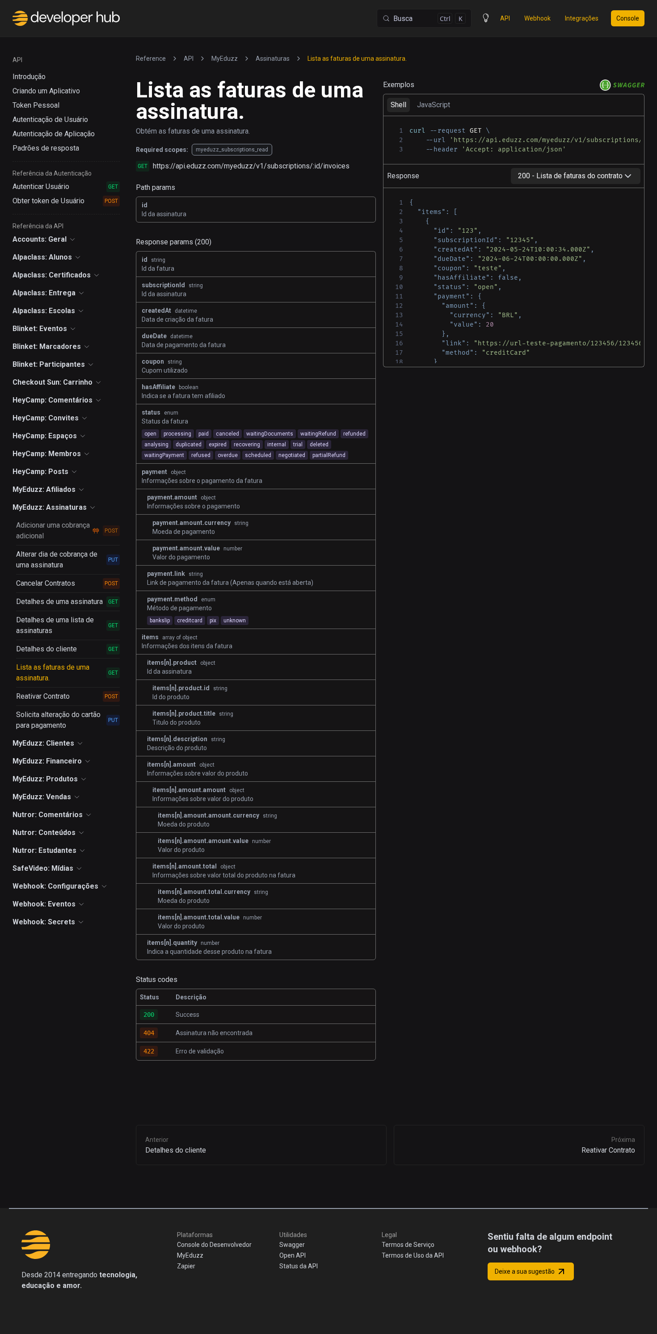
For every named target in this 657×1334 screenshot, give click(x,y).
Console (627, 18)
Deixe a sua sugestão (525, 1271)
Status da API (298, 1266)
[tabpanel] (513, 140)
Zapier (186, 1266)
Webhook (537, 18)
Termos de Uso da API (413, 1255)
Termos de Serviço (408, 1244)
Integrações (581, 18)
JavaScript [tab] (433, 105)
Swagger (292, 1244)
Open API (292, 1255)
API (505, 18)
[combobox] (575, 176)
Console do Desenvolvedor (214, 1244)
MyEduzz (190, 1255)
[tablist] (513, 105)
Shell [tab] (398, 105)
